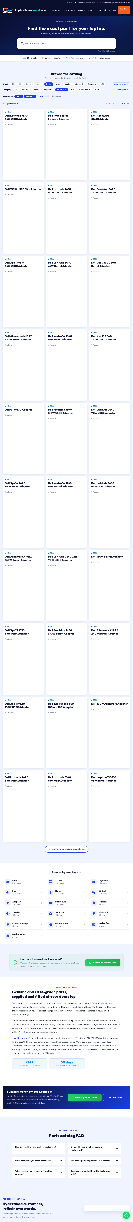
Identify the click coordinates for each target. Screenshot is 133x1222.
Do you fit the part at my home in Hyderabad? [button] (86, 1148)
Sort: (108, 104)
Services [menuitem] (56, 10)
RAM (97, 89)
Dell (48, 84)
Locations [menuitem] (68, 10)
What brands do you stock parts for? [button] (33, 1160)
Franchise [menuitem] (112, 10)
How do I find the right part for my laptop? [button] (35, 1147)
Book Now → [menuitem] (124, 10)
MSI (102, 84)
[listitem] (23, 144)
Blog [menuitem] (90, 10)
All (13, 84)
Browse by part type (65, 872)
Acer (39, 84)
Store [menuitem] (99, 10)
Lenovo (29, 84)
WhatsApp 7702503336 (104, 962)
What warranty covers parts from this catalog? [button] (33, 1173)
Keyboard (48, 89)
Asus (58, 84)
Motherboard (84, 89)
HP (20, 84)
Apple (67, 84)
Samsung (92, 84)
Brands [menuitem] (44, 10)
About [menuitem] (80, 10)
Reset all (44, 96)
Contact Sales (115, 1097)
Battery (25, 89)
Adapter (60, 89)
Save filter (57, 96)
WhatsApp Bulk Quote (86, 1097)
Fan (72, 89)
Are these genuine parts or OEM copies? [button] (90, 1160)
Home (60, 21)
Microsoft (79, 84)
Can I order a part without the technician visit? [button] (90, 1173)
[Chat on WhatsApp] (126, 1215)
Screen (36, 89)
